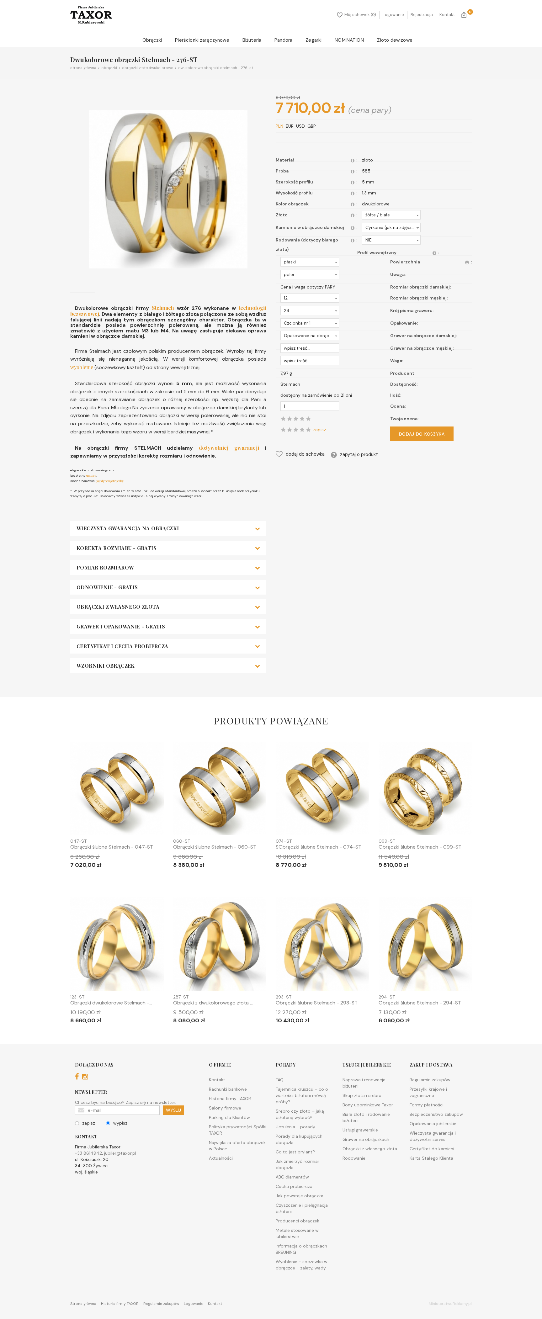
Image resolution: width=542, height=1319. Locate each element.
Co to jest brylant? (295, 1152)
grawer (91, 475)
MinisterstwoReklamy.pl (450, 1303)
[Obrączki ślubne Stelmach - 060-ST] (220, 789)
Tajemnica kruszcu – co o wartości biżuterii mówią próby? (302, 1095)
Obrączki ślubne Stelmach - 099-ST (420, 847)
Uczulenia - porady (295, 1127)
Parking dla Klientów (229, 1117)
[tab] (168, 528)
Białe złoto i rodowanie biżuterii (366, 1117)
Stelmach (163, 308)
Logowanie (393, 14)
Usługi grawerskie (360, 1130)
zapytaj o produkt (359, 454)
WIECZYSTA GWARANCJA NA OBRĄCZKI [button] (128, 528)
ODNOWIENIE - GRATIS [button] (107, 587)
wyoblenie (81, 367)
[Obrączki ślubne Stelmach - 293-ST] (322, 945)
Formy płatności (427, 1105)
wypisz (120, 1123)
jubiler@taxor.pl (120, 1153)
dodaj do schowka (305, 454)
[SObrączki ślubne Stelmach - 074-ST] (322, 789)
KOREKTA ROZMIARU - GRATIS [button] (117, 548)
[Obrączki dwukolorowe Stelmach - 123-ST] (117, 945)
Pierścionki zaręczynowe (202, 40)
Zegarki (313, 40)
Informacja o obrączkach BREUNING (301, 1249)
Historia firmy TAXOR (230, 1098)
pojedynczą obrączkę (110, 481)
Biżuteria (251, 40)
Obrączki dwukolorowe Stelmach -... (111, 1003)
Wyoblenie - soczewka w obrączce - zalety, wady (301, 1265)
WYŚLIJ (173, 1110)
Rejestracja (422, 14)
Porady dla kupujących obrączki (299, 1139)
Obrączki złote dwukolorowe (146, 67)
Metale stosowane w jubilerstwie (297, 1233)
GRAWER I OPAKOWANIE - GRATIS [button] (121, 626)
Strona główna (83, 67)
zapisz (88, 1123)
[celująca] (308, 429)
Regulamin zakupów (430, 1080)
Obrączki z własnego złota (370, 1149)
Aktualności (221, 1158)
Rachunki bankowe (228, 1089)
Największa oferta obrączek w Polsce (237, 1146)
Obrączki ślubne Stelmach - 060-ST (214, 847)
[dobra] (296, 429)
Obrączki (152, 40)
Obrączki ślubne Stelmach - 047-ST (111, 847)
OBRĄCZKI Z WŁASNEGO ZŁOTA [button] (118, 607)
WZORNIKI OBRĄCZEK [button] (106, 666)
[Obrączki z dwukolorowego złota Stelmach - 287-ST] (220, 945)
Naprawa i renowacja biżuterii (364, 1083)
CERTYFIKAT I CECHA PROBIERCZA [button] (122, 646)
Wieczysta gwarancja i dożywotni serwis (433, 1136)
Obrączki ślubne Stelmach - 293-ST (317, 1003)
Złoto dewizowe (394, 40)
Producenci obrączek (297, 1221)
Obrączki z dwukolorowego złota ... (213, 1003)
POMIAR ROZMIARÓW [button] (105, 567)
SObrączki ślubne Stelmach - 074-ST (318, 847)
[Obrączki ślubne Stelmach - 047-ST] (117, 789)
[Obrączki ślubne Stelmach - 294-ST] (425, 945)
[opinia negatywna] (283, 429)
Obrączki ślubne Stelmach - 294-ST (420, 1003)
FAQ (280, 1080)
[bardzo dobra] (302, 429)
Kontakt (447, 14)
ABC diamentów (292, 1177)
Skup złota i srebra (362, 1095)
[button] (391, 215)
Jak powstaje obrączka (299, 1196)
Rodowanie (354, 1158)
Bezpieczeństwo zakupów (436, 1114)
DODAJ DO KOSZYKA (422, 434)
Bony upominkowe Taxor (368, 1105)
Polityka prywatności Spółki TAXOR (237, 1130)
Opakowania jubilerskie (433, 1123)
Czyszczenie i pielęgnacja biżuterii (302, 1208)
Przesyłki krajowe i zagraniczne (428, 1092)
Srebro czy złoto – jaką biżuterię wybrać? (300, 1114)
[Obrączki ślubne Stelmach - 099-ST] (425, 789)
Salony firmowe (225, 1108)
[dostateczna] (289, 429)
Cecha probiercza (294, 1186)
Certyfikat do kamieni (432, 1149)
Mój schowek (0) (360, 14)
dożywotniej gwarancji (226, 447)
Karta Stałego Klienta (431, 1158)
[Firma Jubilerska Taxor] (91, 15)
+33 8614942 (88, 1153)
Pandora (283, 40)
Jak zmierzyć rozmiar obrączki (297, 1164)
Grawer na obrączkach (366, 1139)
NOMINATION (349, 40)
